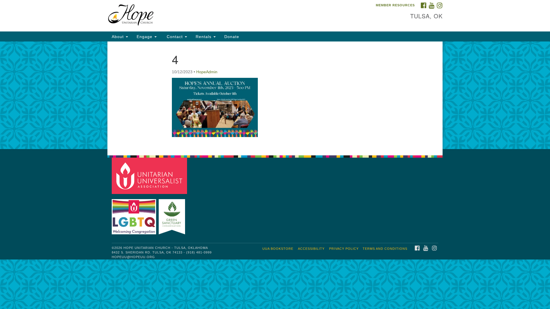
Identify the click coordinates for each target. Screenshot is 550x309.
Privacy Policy (344, 248)
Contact (174, 36)
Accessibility (311, 248)
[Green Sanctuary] (172, 214)
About (118, 36)
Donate (231, 36)
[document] (275, 95)
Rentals (204, 36)
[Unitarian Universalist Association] (150, 175)
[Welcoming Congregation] (135, 214)
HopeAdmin (206, 72)
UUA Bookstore (277, 248)
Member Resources (395, 5)
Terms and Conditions (385, 248)
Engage (145, 36)
